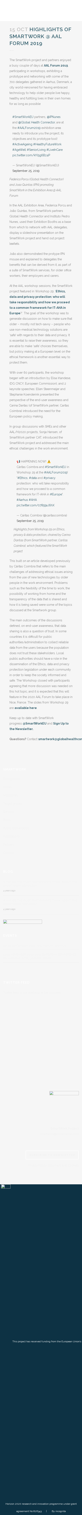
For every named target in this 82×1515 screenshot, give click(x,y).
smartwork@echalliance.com (59, 1134)
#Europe (56, 494)
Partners (8, 844)
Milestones (10, 795)
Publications (11, 836)
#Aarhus (22, 499)
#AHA (33, 499)
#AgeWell (19, 149)
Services (9, 811)
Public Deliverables (16, 828)
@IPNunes (54, 117)
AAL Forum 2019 (56, 65)
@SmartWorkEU (34, 723)
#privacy (50, 478)
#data (33, 478)
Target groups (12, 803)
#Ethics (22, 478)
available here (26, 708)
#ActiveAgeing (22, 144)
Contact (8, 852)
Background (11, 779)
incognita (61, 1511)
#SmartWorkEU (22, 117)
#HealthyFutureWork (47, 144)
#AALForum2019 (29, 128)
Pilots (7, 820)
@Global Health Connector (36, 122)
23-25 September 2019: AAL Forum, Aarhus (34, 945)
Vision (7, 787)
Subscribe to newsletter (52, 1155)
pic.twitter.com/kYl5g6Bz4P (31, 155)
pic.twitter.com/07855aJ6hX (35, 505)
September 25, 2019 (26, 170)
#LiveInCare (54, 149)
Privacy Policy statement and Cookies (53, 1165)
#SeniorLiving (36, 149)
